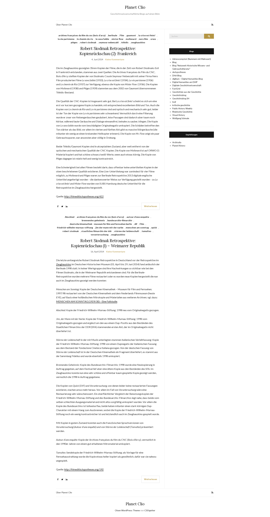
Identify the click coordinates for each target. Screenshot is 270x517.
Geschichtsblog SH (180, 98)
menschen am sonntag (137, 227)
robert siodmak (88, 42)
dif (135, 224)
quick (154, 227)
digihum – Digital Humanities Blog (187, 79)
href (174, 102)
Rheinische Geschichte (182, 112)
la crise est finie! (146, 35)
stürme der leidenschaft (126, 231)
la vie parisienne (66, 39)
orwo (153, 39)
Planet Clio (135, 7)
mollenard (131, 39)
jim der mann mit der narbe (109, 227)
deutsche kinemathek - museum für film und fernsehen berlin (101, 224)
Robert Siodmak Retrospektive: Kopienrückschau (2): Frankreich (108, 51)
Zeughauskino (63, 264)
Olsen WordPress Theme (127, 510)
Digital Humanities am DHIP (185, 82)
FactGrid (176, 88)
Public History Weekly (182, 108)
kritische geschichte (181, 105)
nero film (143, 39)
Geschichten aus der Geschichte (186, 92)
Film (122, 35)
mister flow (117, 39)
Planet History (178, 145)
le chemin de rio (85, 39)
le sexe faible (102, 39)
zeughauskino (138, 42)
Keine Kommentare (114, 59)
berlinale (112, 35)
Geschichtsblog (179, 95)
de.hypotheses (179, 72)
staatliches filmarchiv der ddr (96, 231)
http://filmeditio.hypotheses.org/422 (84, 196)
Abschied (69, 217)
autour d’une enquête (138, 217)
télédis (124, 42)
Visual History (178, 115)
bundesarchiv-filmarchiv (119, 220)
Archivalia (176, 142)
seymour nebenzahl (109, 42)
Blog (174, 62)
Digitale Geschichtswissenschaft (186, 85)
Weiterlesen (150, 206)
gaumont (131, 35)
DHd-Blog (176, 75)
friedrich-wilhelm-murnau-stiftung (75, 227)
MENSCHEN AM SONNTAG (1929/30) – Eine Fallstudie (86, 301)
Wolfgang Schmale (180, 118)
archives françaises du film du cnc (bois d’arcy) (82, 35)
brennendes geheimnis (93, 220)
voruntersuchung (99, 234)
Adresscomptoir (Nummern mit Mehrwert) (191, 59)
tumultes (146, 231)
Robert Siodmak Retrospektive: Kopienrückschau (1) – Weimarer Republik (108, 243)
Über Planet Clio (64, 24)
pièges (74, 42)
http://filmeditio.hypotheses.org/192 (84, 469)
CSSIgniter (149, 510)
